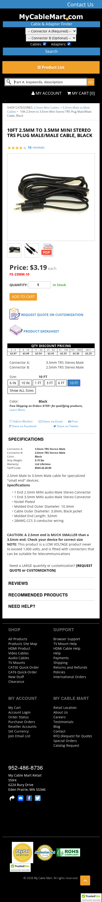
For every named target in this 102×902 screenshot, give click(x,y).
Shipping (60, 662)
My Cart (14, 707)
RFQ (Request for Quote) (72, 736)
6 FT (61, 383)
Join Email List (19, 736)
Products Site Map (22, 643)
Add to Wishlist (22, 421)
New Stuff (16, 677)
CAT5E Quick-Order (23, 667)
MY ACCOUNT (48, 93)
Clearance (16, 681)
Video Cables (18, 653)
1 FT (38, 383)
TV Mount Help (65, 643)
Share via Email (52, 421)
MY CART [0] (83, 93)
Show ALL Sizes (22, 390)
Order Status (18, 717)
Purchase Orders (21, 722)
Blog (56, 726)
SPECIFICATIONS (25, 439)
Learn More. (17, 410)
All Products (17, 639)
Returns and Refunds (70, 667)
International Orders (69, 677)
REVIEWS (17, 583)
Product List (53, 67)
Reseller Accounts (22, 726)
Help (57, 653)
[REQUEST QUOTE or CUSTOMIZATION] (50, 568)
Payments (61, 658)
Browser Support (66, 639)
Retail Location (65, 707)
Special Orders (65, 740)
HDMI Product (19, 648)
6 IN (13, 383)
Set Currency (18, 731)
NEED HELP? (21, 606)
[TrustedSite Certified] (91, 897)
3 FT (49, 383)
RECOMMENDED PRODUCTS (37, 595)
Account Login (19, 712)
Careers (59, 717)
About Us (60, 712)
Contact (59, 731)
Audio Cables (18, 658)
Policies (59, 672)
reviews (36, 147)
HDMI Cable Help (66, 648)
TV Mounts (16, 662)
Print (74, 421)
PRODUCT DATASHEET (41, 331)
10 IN (25, 383)
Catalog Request (66, 745)
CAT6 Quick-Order (22, 672)
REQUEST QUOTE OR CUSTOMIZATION (52, 314)
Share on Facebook (24, 426)
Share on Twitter (67, 426)
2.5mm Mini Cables (47, 108)
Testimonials (63, 722)
